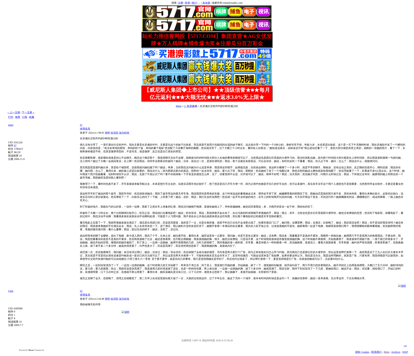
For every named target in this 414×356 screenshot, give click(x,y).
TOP (405, 346)
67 (15, 145)
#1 (81, 125)
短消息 (114, 132)
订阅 (24, 117)
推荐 (17, 117)
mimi (10, 125)
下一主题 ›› (28, 112)
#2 (81, 291)
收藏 (31, 117)
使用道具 (85, 128)
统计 (194, 2)
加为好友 (124, 132)
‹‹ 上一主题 (13, 112)
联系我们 (376, 352)
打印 (10, 117)
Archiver (395, 352)
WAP (405, 352)
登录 (187, 2)
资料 (107, 132)
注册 (180, 2)
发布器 (206, 2)
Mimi (178, 106)
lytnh (10, 291)
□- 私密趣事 (190, 106)
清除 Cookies (362, 352)
